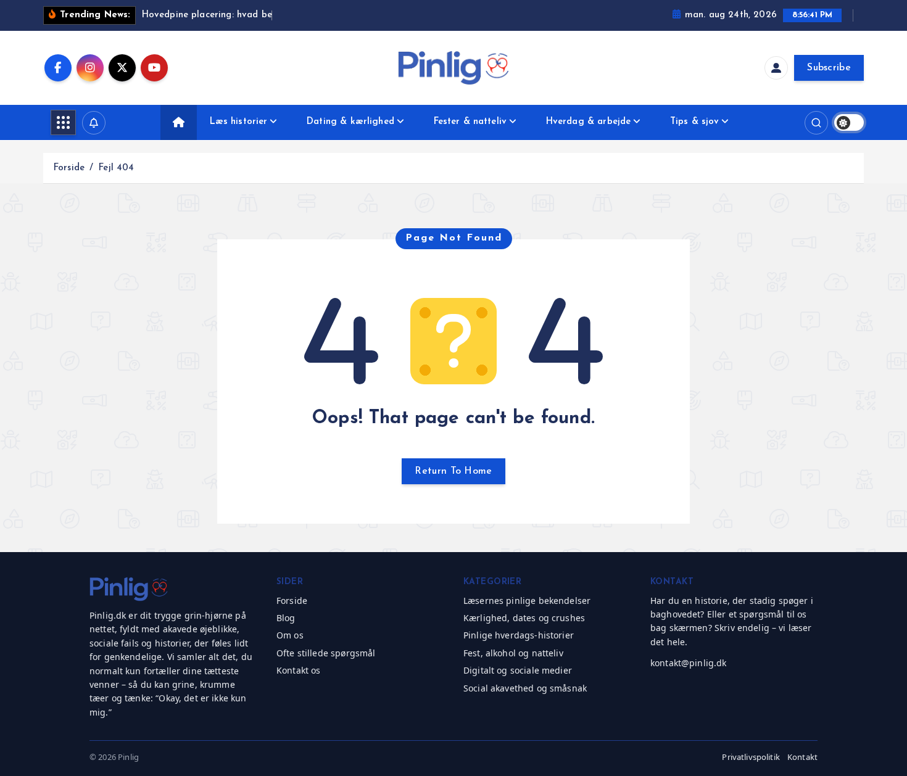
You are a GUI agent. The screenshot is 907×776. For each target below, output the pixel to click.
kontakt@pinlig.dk (688, 663)
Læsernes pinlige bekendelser (526, 600)
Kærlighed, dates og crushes (524, 618)
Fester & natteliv (470, 121)
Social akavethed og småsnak (525, 688)
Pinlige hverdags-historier (518, 635)
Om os (290, 635)
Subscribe (829, 68)
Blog (286, 618)
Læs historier (239, 121)
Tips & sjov (694, 121)
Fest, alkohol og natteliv (513, 653)
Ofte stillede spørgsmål (325, 653)
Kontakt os (298, 670)
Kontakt (802, 756)
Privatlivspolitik (751, 756)
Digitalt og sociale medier (517, 670)
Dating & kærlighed (350, 121)
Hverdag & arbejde (588, 121)
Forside (69, 168)
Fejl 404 (116, 168)
